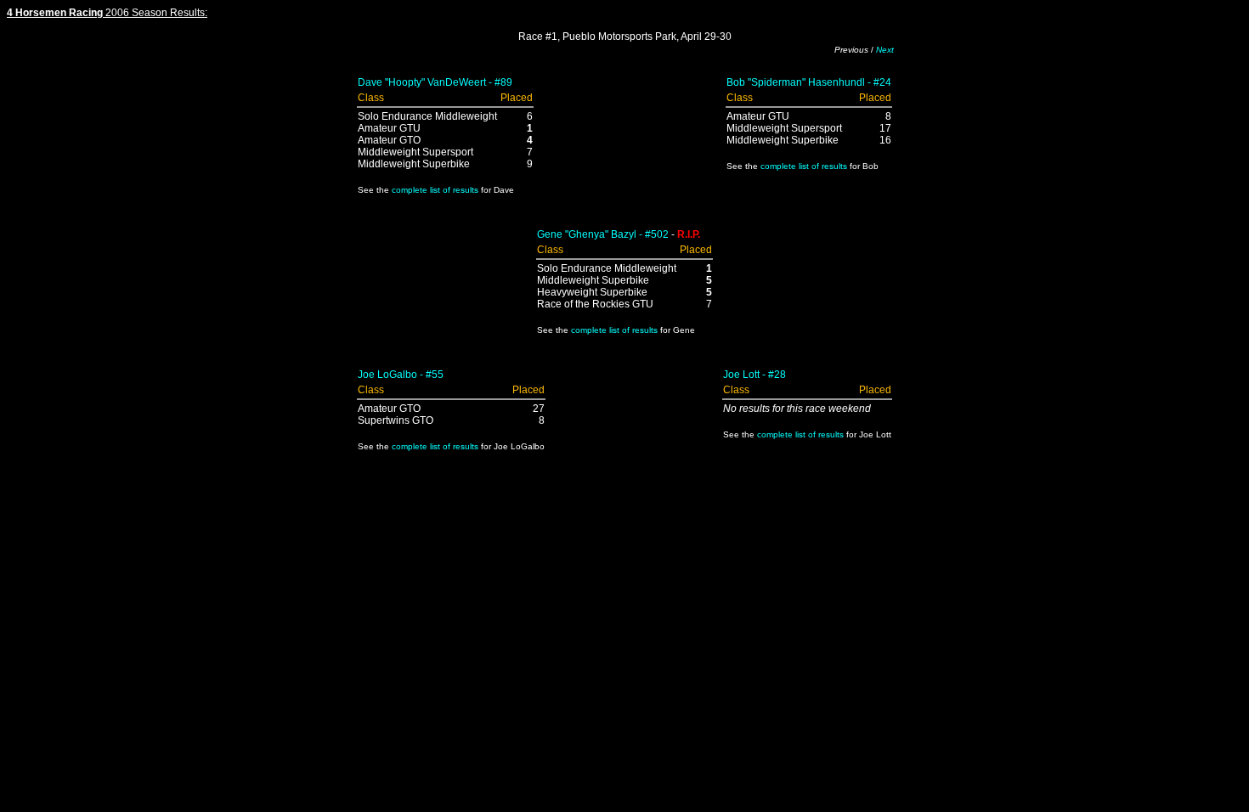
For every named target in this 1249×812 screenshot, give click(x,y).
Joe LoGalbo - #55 (401, 375)
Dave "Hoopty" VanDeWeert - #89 (435, 82)
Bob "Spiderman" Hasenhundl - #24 (808, 82)
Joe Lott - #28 (754, 375)
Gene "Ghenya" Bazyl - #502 (603, 234)
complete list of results (435, 190)
